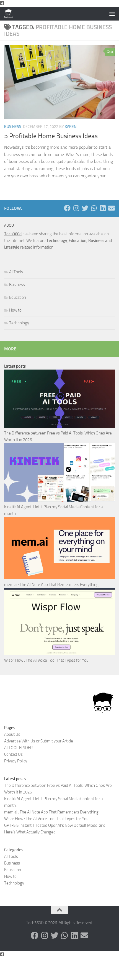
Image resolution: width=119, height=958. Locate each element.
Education (17, 297)
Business (12, 126)
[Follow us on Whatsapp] (93, 208)
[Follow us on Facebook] (67, 208)
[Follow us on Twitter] (85, 208)
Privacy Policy (15, 761)
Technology (19, 322)
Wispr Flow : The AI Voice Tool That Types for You (46, 660)
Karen (70, 126)
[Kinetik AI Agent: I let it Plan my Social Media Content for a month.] (59, 473)
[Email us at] (111, 208)
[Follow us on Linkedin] (102, 208)
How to (15, 310)
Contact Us (13, 754)
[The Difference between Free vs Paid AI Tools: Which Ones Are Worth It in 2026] (59, 400)
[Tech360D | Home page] (10, 13)
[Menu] (112, 14)
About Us (12, 734)
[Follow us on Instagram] (76, 208)
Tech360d (13, 233)
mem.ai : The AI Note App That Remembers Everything (51, 584)
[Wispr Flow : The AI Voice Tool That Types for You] (59, 622)
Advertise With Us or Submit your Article (38, 741)
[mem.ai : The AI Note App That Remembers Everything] (59, 549)
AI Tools (16, 271)
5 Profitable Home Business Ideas (51, 136)
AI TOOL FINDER (18, 747)
